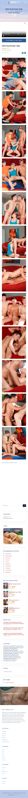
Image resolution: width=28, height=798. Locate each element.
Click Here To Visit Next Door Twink (14, 41)
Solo (18, 657)
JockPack (7, 560)
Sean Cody (7, 558)
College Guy (14, 649)
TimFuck (7, 562)
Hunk (10, 654)
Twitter (3, 783)
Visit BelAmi (7, 698)
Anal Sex (13, 657)
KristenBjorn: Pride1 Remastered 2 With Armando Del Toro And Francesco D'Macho (13, 623)
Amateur (6, 646)
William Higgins (8, 556)
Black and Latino (8, 652)
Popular (11, 11)
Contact (4, 781)
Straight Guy (7, 660)
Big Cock (20, 646)
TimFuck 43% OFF (13, 600)
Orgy (21, 652)
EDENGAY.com (17, 795)
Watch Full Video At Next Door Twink (9, 462)
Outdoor (6, 657)
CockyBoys (7, 568)
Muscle (15, 654)
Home (7, 11)
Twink (14, 660)
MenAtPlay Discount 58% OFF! (14, 608)
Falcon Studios (8, 570)
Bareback (13, 646)
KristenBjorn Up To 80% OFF (15, 592)
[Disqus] (14, 482)
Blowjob (6, 649)
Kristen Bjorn (8, 572)
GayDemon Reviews (9, 682)
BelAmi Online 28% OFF (15, 584)
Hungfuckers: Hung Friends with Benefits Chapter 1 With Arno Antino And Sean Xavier (13, 634)
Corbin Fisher (8, 566)
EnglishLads (7, 564)
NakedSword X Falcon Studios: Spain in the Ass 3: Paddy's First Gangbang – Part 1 (13, 628)
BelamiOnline (8, 553)
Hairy (5, 654)
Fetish (16, 652)
